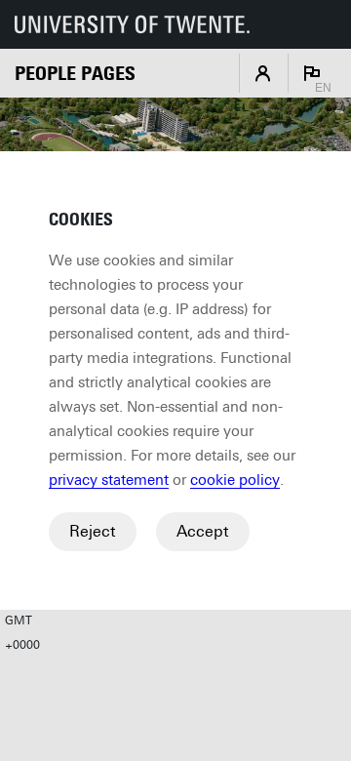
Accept (202, 531)
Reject (92, 531)
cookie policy (235, 480)
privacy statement (109, 480)
